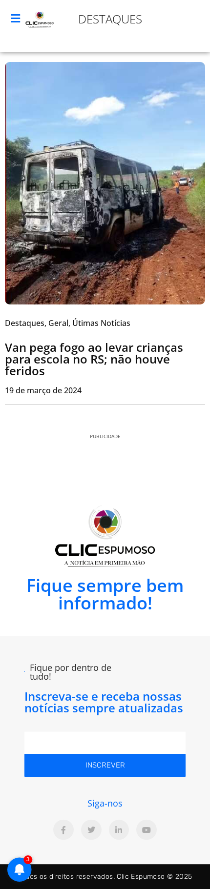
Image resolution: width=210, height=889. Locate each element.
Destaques (110, 19)
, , (67, 323)
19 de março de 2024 (43, 390)
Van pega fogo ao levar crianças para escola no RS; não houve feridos (94, 359)
